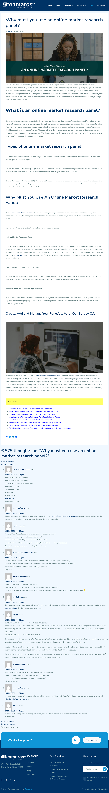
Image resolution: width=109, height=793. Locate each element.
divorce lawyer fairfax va (23, 552)
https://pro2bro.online (22, 469)
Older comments (7, 462)
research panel (19, 255)
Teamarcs (28, 789)
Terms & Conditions (89, 789)
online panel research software (48, 376)
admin (10, 31)
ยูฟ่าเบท (15, 615)
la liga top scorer (20, 664)
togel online (18, 526)
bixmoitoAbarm (19, 508)
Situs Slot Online (20, 576)
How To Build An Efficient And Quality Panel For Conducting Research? (35, 422)
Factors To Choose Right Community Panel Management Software (33, 425)
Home (49, 5)
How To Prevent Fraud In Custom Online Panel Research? (30, 409)
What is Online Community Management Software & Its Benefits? (33, 411)
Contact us (92, 740)
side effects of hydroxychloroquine (65, 516)
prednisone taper (11, 608)
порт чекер (9, 498)
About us (30, 763)
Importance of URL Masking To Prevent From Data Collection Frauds (34, 417)
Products (80, 5)
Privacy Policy (103, 789)
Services (67, 5)
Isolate (15, 706)
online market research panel (22, 213)
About (57, 5)
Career (29, 767)
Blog (91, 5)
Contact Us (101, 5)
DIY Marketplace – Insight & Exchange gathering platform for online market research (40, 428)
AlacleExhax (18, 597)
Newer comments (8, 464)
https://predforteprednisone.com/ (17, 699)
